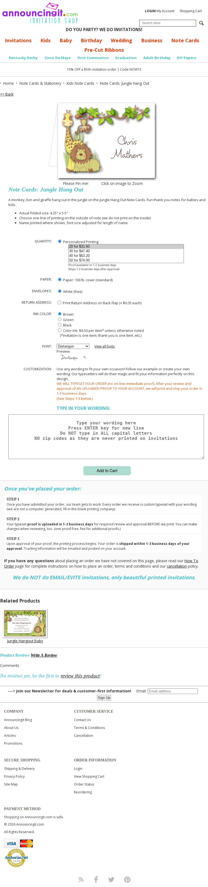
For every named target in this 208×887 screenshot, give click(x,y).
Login (78, 768)
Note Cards (185, 40)
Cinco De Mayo (57, 57)
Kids (45, 40)
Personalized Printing (80, 241)
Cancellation (83, 735)
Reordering (83, 792)
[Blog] (80, 879)
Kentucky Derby (23, 57)
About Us (11, 727)
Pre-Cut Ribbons (104, 50)
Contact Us (82, 720)
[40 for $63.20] (126, 256)
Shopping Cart (191, 11)
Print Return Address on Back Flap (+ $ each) (101, 302)
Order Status (84, 784)
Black (67, 325)
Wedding (121, 40)
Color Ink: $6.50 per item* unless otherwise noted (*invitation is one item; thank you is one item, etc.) (100, 333)
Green (68, 319)
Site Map (11, 784)
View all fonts (105, 346)
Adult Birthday (156, 57)
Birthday (91, 40)
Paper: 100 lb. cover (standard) (87, 279)
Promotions (13, 743)
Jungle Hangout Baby (25, 640)
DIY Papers (186, 57)
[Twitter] (111, 879)
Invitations (18, 40)
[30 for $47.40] (126, 251)
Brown (68, 314)
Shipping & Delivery (19, 768)
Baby (66, 40)
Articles (10, 735)
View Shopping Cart (89, 776)
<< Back (7, 94)
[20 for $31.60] (126, 246)
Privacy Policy (14, 776)
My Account (159, 11)
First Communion (93, 57)
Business (151, 40)
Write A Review (44, 655)
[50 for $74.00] (126, 260)
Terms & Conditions (89, 727)
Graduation (125, 57)
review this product (80, 676)
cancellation (177, 566)
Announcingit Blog (18, 720)
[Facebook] (96, 879)
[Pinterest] (127, 879)
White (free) (72, 291)
